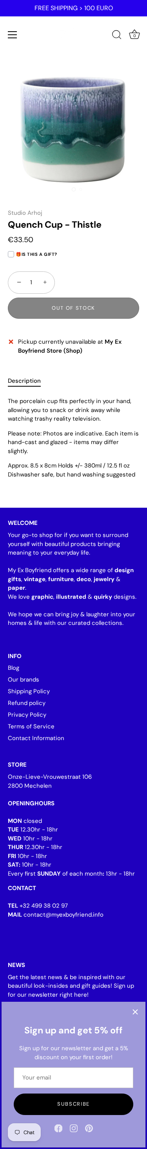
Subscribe (73, 1104)
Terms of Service (31, 726)
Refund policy (26, 703)
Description (24, 381)
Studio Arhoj (25, 213)
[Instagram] (74, 1128)
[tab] (28, 380)
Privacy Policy (27, 715)
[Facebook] (58, 1128)
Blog (13, 668)
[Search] (116, 36)
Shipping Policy (29, 691)
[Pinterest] (89, 1128)
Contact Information (36, 738)
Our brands (23, 679)
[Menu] (12, 34)
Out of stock (73, 308)
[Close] (135, 1012)
